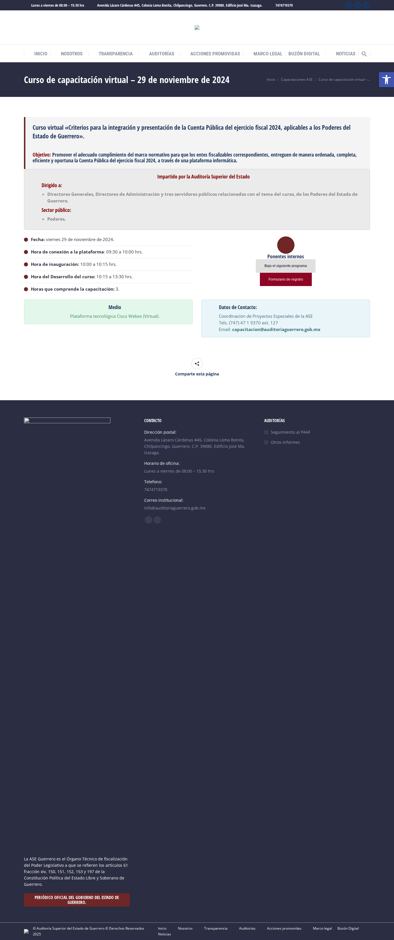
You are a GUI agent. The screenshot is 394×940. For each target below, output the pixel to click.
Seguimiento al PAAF (290, 432)
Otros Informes (285, 442)
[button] (364, 54)
